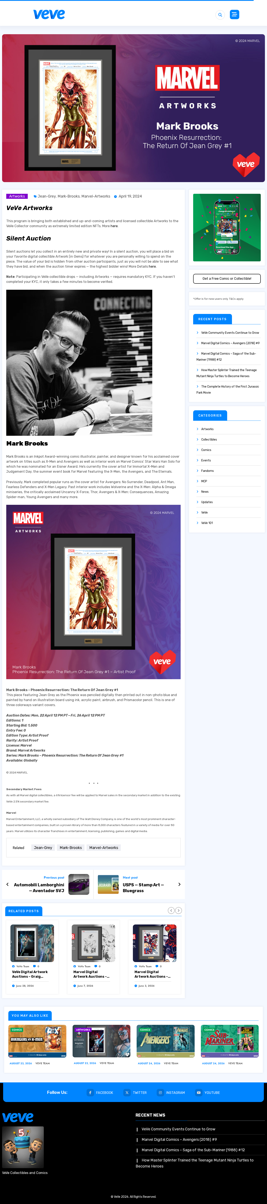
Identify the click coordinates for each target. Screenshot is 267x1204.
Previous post (54, 877)
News (205, 492)
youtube (212, 1093)
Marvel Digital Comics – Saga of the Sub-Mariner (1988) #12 (193, 1150)
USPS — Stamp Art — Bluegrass (143, 887)
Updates (207, 502)
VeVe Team (22, 966)
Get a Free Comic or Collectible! (227, 279)
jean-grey (47, 196)
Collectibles (209, 439)
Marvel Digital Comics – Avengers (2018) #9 (230, 343)
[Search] (220, 15)
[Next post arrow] (179, 884)
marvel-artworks (95, 196)
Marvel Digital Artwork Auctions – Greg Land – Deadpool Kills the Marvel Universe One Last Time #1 (91, 974)
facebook (104, 1093)
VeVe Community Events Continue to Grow (230, 333)
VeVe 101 (207, 523)
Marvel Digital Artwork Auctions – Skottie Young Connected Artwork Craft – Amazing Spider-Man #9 (152, 974)
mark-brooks (69, 196)
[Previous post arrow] (7, 884)
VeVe (204, 512)
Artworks (17, 196)
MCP (204, 481)
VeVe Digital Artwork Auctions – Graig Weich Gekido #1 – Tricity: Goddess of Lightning (30, 974)
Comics (206, 450)
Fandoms (207, 471)
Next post (130, 877)
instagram (175, 1093)
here (114, 226)
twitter (140, 1093)
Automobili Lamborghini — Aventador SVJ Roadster (39, 888)
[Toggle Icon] (234, 14)
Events (206, 460)
